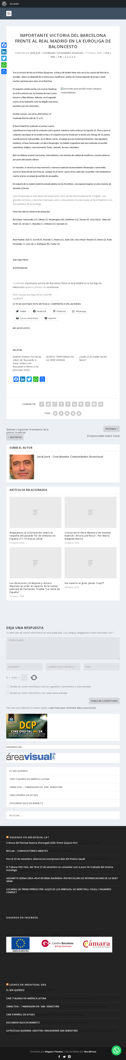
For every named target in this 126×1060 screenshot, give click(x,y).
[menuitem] (4, 4)
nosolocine (52, 287)
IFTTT (19, 298)
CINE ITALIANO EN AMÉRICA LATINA (29, 779)
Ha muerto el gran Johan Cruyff (84, 583)
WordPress (90, 1051)
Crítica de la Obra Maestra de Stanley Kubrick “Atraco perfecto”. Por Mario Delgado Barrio (88, 535)
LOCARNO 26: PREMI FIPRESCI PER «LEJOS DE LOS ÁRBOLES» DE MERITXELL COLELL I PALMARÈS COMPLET (58, 891)
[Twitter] (4, 58)
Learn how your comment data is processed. (72, 707)
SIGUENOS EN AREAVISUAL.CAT (29, 837)
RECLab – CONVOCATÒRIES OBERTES (27, 850)
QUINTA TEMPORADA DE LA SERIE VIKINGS (60, 358)
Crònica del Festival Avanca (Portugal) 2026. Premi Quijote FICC (42, 842)
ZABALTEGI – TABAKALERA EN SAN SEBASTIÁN (36, 787)
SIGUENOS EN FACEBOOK (22, 917)
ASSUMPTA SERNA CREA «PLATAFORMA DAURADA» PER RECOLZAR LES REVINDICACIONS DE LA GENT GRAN (62, 880)
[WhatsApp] (4, 65)
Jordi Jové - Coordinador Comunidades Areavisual (56, 52)
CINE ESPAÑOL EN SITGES (24, 795)
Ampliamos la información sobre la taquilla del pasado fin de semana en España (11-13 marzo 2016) (32, 535)
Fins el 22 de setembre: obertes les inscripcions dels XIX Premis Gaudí (45, 858)
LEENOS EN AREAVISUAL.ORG (28, 984)
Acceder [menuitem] (14, 3)
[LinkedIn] (4, 51)
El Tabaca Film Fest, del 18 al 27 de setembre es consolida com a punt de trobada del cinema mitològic (59, 868)
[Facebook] (4, 45)
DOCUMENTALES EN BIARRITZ (26, 803)
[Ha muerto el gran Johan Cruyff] (90, 562)
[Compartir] (4, 71)
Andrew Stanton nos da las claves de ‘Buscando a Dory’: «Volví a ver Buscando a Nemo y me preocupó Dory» (27, 363)
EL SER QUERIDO (19, 770)
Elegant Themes (54, 1051)
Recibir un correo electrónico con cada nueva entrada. (38, 693)
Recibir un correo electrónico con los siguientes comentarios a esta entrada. (50, 686)
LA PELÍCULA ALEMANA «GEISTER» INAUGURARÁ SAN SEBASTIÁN (42, 1030)
